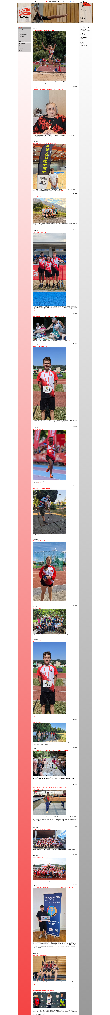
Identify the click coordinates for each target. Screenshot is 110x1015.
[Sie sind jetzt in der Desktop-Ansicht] (33, 1)
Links (20, 50)
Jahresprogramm (84, 10)
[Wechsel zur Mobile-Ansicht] (35, 1)
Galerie (21, 48)
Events (20, 32)
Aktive (20, 39)
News (20, 27)
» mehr (51, 83)
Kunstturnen (22, 41)
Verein (20, 46)
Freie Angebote (23, 43)
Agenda (82, 13)
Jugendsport (22, 36)
